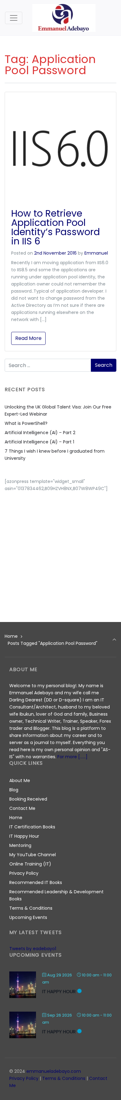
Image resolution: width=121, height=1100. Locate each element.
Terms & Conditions (30, 908)
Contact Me (22, 808)
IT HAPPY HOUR (59, 991)
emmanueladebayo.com (53, 1071)
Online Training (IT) (30, 864)
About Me (19, 780)
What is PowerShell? (26, 423)
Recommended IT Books (35, 882)
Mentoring (20, 845)
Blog (13, 790)
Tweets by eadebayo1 (32, 949)
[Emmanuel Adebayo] (64, 17)
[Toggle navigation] (13, 18)
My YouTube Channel (32, 855)
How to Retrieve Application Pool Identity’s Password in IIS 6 (55, 227)
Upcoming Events (28, 917)
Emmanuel (96, 253)
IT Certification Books (32, 827)
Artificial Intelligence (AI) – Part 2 (40, 432)
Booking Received (28, 799)
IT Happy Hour (24, 836)
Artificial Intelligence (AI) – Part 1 (39, 442)
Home (11, 636)
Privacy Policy (23, 873)
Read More (28, 338)
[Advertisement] (60, 552)
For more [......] (72, 757)
